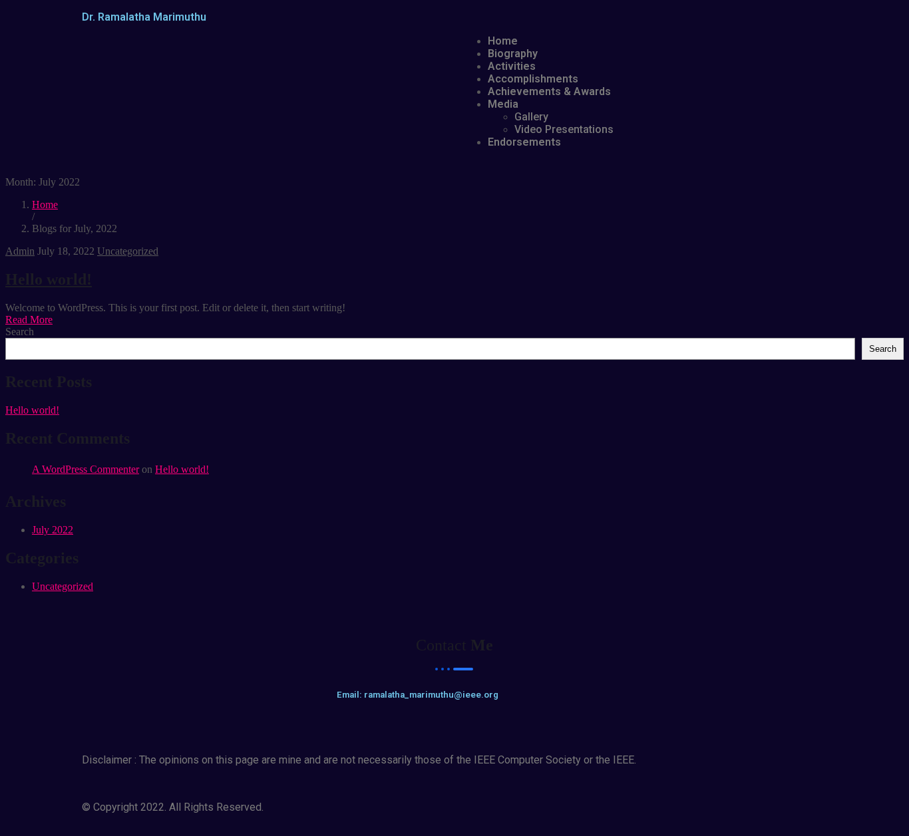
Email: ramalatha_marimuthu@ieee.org (417, 695)
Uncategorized (127, 251)
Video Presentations (564, 129)
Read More (29, 319)
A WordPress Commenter (85, 469)
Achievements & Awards (549, 91)
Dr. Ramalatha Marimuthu (144, 17)
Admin (20, 251)
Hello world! (48, 279)
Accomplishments (533, 78)
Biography (513, 53)
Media (503, 104)
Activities (512, 66)
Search (19, 331)
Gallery (531, 116)
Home (503, 41)
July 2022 (52, 529)
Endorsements (524, 142)
